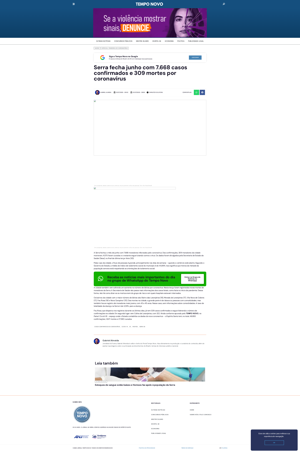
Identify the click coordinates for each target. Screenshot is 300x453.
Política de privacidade (147, 448)
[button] (196, 92)
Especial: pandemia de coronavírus (115, 48)
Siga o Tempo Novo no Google (123, 56)
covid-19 (124, 326)
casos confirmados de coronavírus (107, 326)
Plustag (224, 448)
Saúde (97, 48)
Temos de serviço (187, 448)
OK (274, 443)
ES (130, 326)
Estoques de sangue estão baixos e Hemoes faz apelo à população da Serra (135, 384)
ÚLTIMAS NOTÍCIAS (158, 410)
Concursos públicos (160, 415)
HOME (192, 410)
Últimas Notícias (101, 381)
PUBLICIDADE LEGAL (158, 433)
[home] (149, 4)
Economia (155, 429)
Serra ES (141, 326)
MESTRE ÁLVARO (157, 419)
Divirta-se (155, 424)
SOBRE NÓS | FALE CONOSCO (200, 415)
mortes (134, 326)
